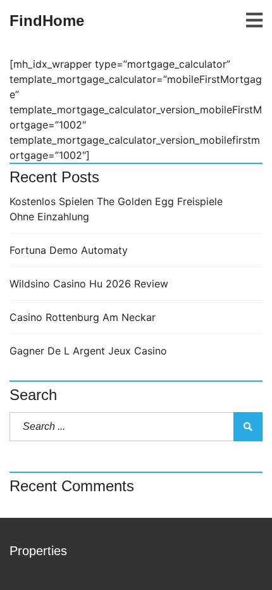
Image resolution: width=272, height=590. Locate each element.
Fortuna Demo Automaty (68, 250)
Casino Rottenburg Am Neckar (82, 317)
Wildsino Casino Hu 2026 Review (88, 283)
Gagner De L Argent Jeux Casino (88, 350)
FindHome (46, 20)
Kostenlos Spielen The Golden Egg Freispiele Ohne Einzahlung (116, 209)
